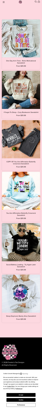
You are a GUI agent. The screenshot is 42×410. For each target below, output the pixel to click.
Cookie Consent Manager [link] (10, 373)
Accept (21, 395)
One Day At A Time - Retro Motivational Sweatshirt (21, 62)
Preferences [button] (19, 388)
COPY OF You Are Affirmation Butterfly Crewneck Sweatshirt (21, 163)
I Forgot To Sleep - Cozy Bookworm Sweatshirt (21, 112)
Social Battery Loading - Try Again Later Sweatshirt (21, 266)
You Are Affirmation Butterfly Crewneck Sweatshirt (21, 214)
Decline (21, 400)
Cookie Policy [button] (11, 386)
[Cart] (40, 2)
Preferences (21, 405)
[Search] (36, 2)
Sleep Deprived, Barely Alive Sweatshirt (21, 316)
